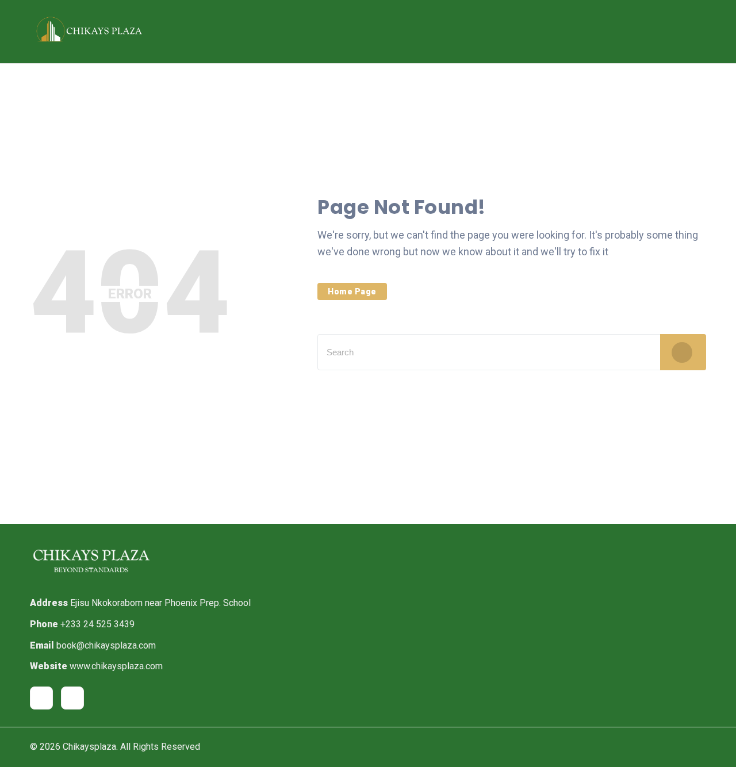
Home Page (352, 291)
